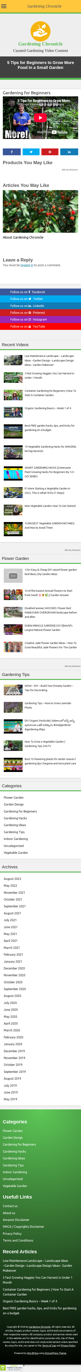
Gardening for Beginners (26, 92)
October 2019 (13, 1064)
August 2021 (12, 913)
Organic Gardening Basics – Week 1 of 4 (30, 1301)
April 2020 (11, 1023)
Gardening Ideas (15, 825)
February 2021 (13, 954)
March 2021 (12, 947)
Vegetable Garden (16, 852)
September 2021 (15, 906)
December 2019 (14, 1051)
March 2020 (12, 1030)
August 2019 (12, 1078)
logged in (27, 265)
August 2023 (12, 878)
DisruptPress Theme (55, 1353)
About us (9, 1213)
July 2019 (10, 1085)
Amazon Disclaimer (16, 1219)
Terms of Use (49, 1345)
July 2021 (10, 920)
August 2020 (12, 995)
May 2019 (10, 1099)
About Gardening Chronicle (23, 237)
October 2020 (13, 982)
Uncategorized (14, 846)
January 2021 (13, 961)
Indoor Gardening (16, 839)
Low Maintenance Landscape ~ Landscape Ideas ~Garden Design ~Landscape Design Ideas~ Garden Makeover (37, 1265)
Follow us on (27, 292)
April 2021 (11, 940)
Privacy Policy (12, 1233)
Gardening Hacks (15, 818)
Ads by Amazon (70, 170)
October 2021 (13, 899)
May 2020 (10, 1016)
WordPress (32, 1353)
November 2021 (14, 892)
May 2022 (10, 885)
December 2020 (14, 968)
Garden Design (14, 804)
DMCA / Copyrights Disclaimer (23, 1226)
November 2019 (14, 1058)
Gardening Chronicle (44, 6)
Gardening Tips (14, 832)
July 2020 (10, 1002)
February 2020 (13, 1037)
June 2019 (11, 1092)
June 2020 (11, 1009)
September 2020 (15, 989)
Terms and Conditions (18, 1240)
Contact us (10, 1206)
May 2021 (10, 934)
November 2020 (14, 975)
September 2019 (15, 1071)
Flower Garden (14, 797)
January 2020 (13, 1044)
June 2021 (11, 927)
